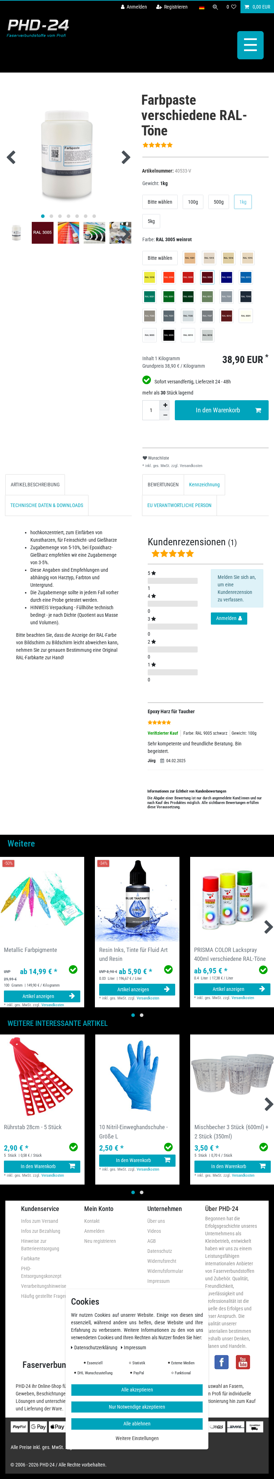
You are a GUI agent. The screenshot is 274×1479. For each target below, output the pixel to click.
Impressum (158, 1281)
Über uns (156, 1221)
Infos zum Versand (39, 1221)
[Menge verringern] (164, 415)
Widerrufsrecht (161, 1261)
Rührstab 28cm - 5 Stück (33, 1127)
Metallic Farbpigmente (30, 949)
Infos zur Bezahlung (40, 1231)
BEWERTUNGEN (163, 484)
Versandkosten (190, 465)
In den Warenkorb (218, 410)
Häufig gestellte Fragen (44, 1296)
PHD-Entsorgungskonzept (41, 1272)
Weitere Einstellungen (137, 1438)
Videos (154, 1231)
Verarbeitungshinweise (43, 1286)
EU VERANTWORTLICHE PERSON (179, 505)
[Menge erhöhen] (164, 405)
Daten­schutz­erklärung (96, 1347)
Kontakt (92, 1221)
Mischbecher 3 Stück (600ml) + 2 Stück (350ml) (231, 1131)
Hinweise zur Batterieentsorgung (40, 1244)
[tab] (35, 484)
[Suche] (215, 7)
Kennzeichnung (204, 484)
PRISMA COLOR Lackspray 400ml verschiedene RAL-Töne (230, 954)
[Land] (201, 7)
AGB (151, 1241)
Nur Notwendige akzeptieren (137, 1407)
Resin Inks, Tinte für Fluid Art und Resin (133, 954)
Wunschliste (158, 458)
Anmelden (94, 1231)
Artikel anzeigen (38, 996)
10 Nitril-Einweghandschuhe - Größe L (133, 1131)
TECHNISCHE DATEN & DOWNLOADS (46, 505)
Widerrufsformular (165, 1271)
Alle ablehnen (137, 1423)
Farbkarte (30, 1258)
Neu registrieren (100, 1241)
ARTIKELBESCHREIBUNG (35, 484)
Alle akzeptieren (137, 1390)
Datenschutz (159, 1251)
